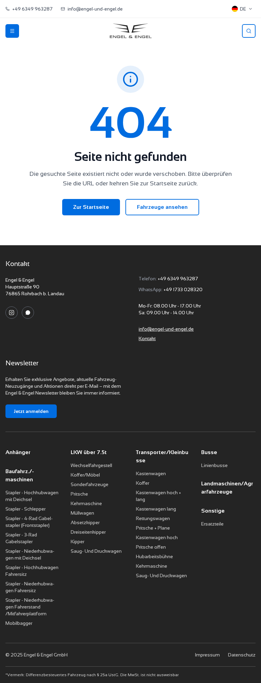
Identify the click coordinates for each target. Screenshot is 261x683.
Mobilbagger (18, 623)
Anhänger (18, 452)
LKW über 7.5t (89, 452)
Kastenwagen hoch (157, 537)
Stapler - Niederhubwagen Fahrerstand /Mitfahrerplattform (29, 606)
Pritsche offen (151, 547)
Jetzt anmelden (31, 411)
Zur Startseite (91, 207)
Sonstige (213, 511)
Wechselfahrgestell (91, 465)
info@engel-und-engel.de (166, 329)
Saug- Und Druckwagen (96, 551)
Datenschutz (242, 654)
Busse (209, 452)
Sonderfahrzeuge (89, 484)
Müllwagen (82, 513)
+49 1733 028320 (183, 289)
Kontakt (147, 338)
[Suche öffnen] (249, 31)
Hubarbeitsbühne (154, 556)
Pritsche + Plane (153, 528)
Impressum (207, 654)
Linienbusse (214, 465)
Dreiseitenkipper (88, 532)
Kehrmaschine (86, 503)
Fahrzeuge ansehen (162, 207)
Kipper (77, 541)
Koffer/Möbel (85, 475)
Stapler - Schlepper (25, 509)
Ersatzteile (212, 524)
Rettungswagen (153, 518)
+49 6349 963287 (178, 278)
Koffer (142, 483)
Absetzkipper (85, 522)
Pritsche (79, 494)
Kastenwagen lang (156, 509)
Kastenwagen (151, 473)
